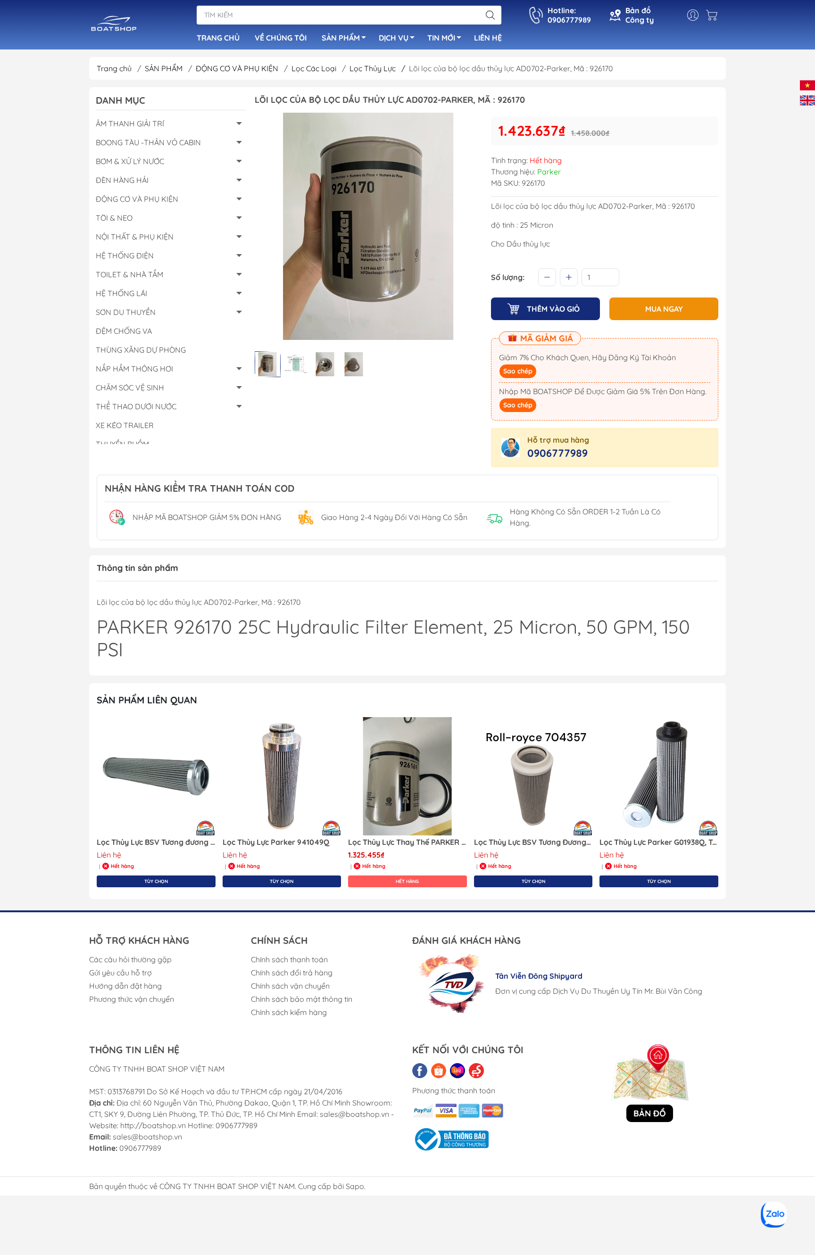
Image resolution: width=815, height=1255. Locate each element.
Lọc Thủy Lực (377, 68)
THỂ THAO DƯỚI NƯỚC (136, 406)
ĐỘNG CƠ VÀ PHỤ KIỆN (238, 68)
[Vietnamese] (807, 84)
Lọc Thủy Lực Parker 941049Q (276, 842)
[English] (807, 99)
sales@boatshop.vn (147, 1136)
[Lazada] (457, 1070)
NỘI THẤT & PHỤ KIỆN (135, 236)
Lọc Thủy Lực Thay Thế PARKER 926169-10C (407, 842)
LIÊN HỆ (488, 37)
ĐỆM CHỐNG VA (124, 331)
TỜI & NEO (114, 218)
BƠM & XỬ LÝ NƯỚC (130, 161)
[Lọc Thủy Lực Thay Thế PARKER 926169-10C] (407, 776)
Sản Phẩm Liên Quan (147, 700)
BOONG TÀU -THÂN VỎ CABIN (148, 142)
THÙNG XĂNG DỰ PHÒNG (141, 350)
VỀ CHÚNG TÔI (281, 37)
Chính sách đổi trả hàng (292, 972)
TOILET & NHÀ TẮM (129, 274)
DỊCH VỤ (393, 37)
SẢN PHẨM (341, 37)
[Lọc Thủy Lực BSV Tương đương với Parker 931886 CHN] (156, 776)
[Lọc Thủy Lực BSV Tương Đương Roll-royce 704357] (533, 776)
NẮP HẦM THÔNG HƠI (134, 368)
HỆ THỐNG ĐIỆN (125, 255)
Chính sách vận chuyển (290, 986)
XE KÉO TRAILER (125, 425)
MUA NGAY (664, 309)
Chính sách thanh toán (289, 959)
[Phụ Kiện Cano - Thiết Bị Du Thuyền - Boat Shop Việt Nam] (114, 25)
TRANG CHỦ (218, 37)
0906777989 (557, 453)
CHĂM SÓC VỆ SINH (130, 387)
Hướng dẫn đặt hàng (125, 986)
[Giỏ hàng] (714, 15)
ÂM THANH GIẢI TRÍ (130, 123)
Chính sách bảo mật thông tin (301, 999)
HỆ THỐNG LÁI (121, 293)
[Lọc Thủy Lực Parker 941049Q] (282, 776)
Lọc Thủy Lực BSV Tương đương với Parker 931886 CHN (156, 842)
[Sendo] (476, 1070)
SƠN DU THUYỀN (126, 312)
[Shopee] (438, 1070)
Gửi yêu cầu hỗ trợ (120, 972)
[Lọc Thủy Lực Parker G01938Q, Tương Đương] (658, 776)
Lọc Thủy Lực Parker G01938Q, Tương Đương (658, 842)
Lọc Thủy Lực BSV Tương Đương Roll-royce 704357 (533, 842)
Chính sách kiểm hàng (289, 1012)
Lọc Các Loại (314, 68)
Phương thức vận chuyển (131, 999)
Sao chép (517, 371)
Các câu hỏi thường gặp (130, 959)
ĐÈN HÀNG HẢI (122, 180)
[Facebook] (419, 1070)
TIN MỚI (441, 37)
